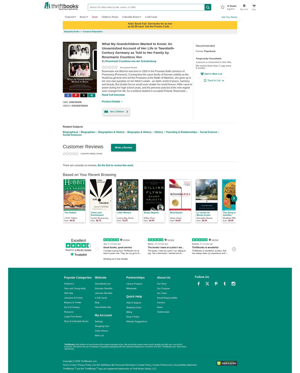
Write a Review (123, 147)
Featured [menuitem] (69, 17)
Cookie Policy (144, 365)
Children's (69, 283)
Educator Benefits (103, 288)
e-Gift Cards (101, 298)
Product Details (111, 101)
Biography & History (139, 132)
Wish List (99, 335)
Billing (129, 312)
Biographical (70, 132)
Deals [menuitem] (95, 17)
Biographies (88, 132)
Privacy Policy (84, 365)
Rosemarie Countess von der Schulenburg (130, 61)
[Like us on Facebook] (198, 283)
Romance (69, 312)
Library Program (134, 283)
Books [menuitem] (83, 17)
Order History (101, 331)
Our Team (162, 293)
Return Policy (132, 316)
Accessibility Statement (185, 365)
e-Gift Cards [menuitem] (151, 17)
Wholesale (131, 288)
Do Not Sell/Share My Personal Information (114, 365)
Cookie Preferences (162, 365)
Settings (99, 321)
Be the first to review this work (115, 165)
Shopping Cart (102, 326)
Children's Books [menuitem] (110, 17)
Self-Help (68, 293)
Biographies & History (111, 132)
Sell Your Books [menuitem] (229, 17)
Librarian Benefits (103, 293)
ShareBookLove (103, 283)
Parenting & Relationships (181, 132)
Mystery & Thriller (72, 302)
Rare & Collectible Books (76, 321)
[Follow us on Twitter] (207, 283)
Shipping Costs (133, 307)
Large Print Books (73, 316)
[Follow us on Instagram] (233, 283)
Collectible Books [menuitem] (130, 17)
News (159, 307)
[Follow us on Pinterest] (216, 283)
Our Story (162, 283)
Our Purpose (163, 288)
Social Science (208, 132)
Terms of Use (69, 365)
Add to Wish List (213, 74)
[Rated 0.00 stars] (110, 68)
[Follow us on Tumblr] (224, 283)
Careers (161, 302)
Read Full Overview (113, 95)
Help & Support (133, 302)
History (159, 132)
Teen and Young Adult (75, 288)
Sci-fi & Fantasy (72, 307)
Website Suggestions (136, 321)
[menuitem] (232, 6)
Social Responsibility (167, 298)
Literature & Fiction (73, 298)
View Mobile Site (103, 307)
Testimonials (163, 312)
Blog (97, 302)
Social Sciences (72, 135)
